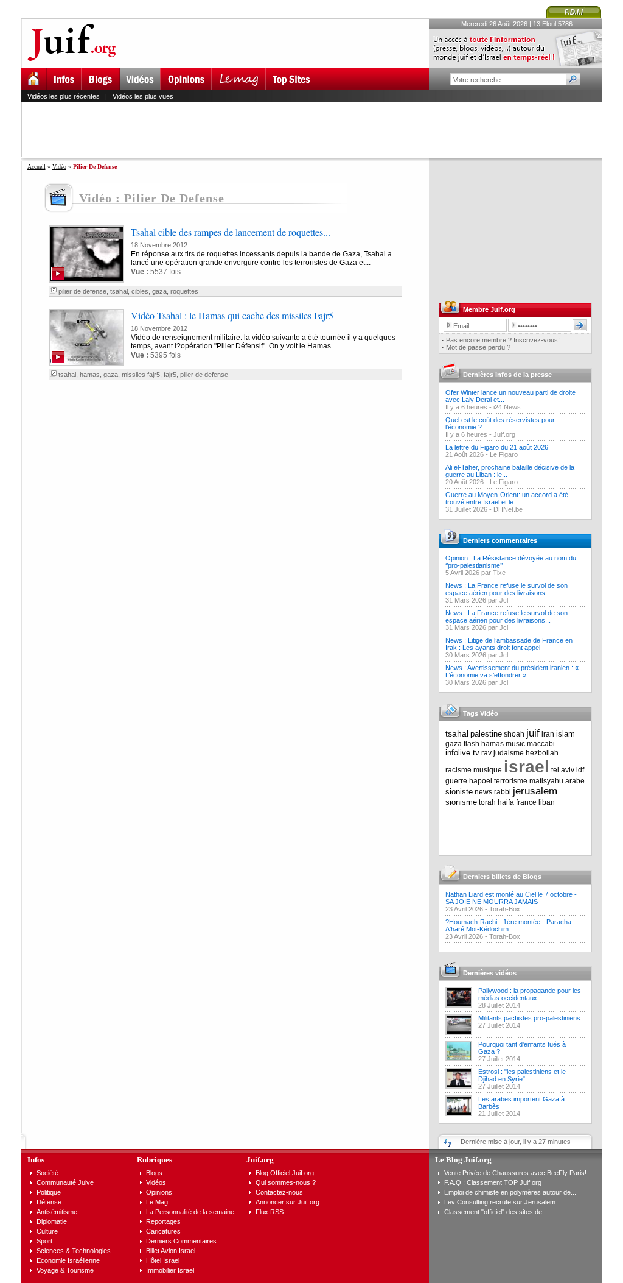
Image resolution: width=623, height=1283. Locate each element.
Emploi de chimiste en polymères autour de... (510, 1192)
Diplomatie (52, 1221)
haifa (506, 802)
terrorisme (510, 781)
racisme (458, 770)
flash (471, 744)
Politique (49, 1192)
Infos (35, 1159)
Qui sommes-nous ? (286, 1182)
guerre (456, 781)
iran (547, 734)
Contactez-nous (279, 1192)
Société (47, 1172)
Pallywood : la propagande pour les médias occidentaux (529, 994)
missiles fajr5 (141, 374)
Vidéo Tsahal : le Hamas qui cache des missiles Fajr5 (232, 315)
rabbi (502, 792)
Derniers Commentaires (181, 1241)
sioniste (459, 791)
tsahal (119, 291)
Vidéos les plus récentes (63, 96)
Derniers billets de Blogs (502, 876)
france (526, 802)
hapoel (480, 781)
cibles (139, 291)
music (515, 744)
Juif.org (504, 434)
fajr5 (170, 374)
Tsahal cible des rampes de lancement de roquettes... (230, 231)
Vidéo (59, 166)
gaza (159, 291)
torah (487, 802)
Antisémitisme (57, 1211)
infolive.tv (462, 752)
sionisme (461, 802)
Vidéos (156, 1182)
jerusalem (535, 791)
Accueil (36, 166)
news (483, 792)
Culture (47, 1231)
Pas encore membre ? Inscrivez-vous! (503, 340)
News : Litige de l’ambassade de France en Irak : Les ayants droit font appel (509, 644)
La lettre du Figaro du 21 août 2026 (496, 447)
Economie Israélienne (68, 1260)
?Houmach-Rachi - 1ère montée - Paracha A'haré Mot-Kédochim (508, 925)
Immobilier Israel (170, 1270)
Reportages (163, 1221)
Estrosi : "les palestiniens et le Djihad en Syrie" (522, 1075)
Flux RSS (270, 1211)
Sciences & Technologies (74, 1250)
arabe (575, 781)
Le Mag (157, 1202)
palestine (486, 733)
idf (580, 770)
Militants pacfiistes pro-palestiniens (529, 1018)
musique (487, 770)
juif (533, 733)
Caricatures (163, 1231)
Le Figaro (504, 454)
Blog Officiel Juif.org (285, 1172)
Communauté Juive (65, 1182)
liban (546, 802)
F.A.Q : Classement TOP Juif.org (492, 1182)
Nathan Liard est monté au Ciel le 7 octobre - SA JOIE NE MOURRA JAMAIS (511, 898)
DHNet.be (508, 509)
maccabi (541, 744)
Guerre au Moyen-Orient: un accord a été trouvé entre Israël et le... (506, 498)
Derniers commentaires (500, 540)
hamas (90, 374)
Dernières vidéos (490, 973)
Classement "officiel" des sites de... (496, 1211)
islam (565, 733)
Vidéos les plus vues (143, 96)
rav (486, 753)
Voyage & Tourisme (65, 1270)
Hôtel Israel (162, 1260)
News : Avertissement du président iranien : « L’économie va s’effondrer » (512, 671)
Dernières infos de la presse (507, 374)
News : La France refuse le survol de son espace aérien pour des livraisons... (506, 589)
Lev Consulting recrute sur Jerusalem (499, 1202)
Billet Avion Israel (170, 1250)
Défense (49, 1202)
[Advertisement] (317, 129)
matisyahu (546, 781)
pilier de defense (82, 291)
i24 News (507, 407)
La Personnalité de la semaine (190, 1211)
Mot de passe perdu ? (478, 347)
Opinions (159, 1192)
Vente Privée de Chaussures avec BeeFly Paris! (515, 1172)
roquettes (184, 291)
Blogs (154, 1172)
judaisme (508, 753)
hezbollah (542, 753)
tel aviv (562, 770)
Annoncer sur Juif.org (287, 1202)
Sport (44, 1241)
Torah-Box (504, 909)
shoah (514, 734)
